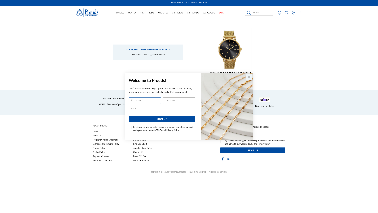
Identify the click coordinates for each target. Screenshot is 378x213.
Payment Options (101, 156)
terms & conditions (218, 172)
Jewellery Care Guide (142, 148)
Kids (151, 13)
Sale (221, 13)
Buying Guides (139, 140)
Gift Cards (193, 13)
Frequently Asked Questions (105, 140)
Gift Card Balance (141, 161)
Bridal (120, 13)
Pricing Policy (99, 152)
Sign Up (162, 119)
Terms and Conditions (103, 161)
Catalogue (209, 13)
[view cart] (299, 13)
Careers (96, 132)
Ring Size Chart (140, 144)
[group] (189, 3)
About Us (97, 136)
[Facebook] (222, 159)
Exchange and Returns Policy (106, 144)
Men (142, 13)
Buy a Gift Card (140, 156)
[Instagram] (228, 159)
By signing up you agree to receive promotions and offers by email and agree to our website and (163, 128)
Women (132, 13)
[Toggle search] (249, 13)
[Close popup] (249, 77)
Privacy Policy (172, 130)
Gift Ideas (177, 13)
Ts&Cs (159, 130)
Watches (163, 13)
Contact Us (138, 152)
